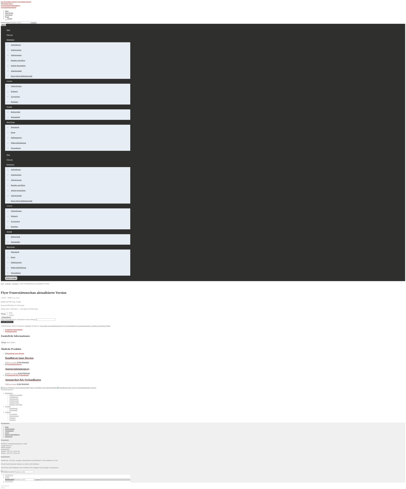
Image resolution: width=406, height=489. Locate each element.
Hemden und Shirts (18, 61)
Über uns (10, 35)
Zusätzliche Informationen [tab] (14, 329)
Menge (3, 314)
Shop (7, 11)
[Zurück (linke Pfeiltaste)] (2, 487)
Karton (11, 315)
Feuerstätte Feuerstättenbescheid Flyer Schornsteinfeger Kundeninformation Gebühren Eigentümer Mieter (75, 326)
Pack (10, 313)
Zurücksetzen (6, 317)
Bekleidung (10, 40)
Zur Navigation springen (9, 2)
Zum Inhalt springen (24, 2)
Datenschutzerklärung (12, 435)
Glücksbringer (16, 86)
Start (2, 284)
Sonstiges (14, 102)
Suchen (33, 22)
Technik (9, 107)
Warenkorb (8, 15)
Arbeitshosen (16, 45)
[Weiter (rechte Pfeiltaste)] (4, 487)
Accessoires (15, 97)
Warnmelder (15, 117)
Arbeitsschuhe (16, 71)
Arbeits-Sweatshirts (18, 66)
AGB (7, 433)
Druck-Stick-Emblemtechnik (21, 76)
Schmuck (14, 91)
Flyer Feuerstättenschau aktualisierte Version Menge (18, 319)
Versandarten (16, 148)
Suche (7, 477)
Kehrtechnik (15, 112)
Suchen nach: (5, 22)
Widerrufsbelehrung (18, 143)
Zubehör (8, 284)
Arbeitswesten (16, 55)
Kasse (7, 17)
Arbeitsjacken (16, 50)
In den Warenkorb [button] (23, 362)
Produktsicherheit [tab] (11, 331)
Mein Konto (9, 13)
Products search (8, 472)
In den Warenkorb (7, 322)
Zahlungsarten (16, 138)
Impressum (8, 436)
